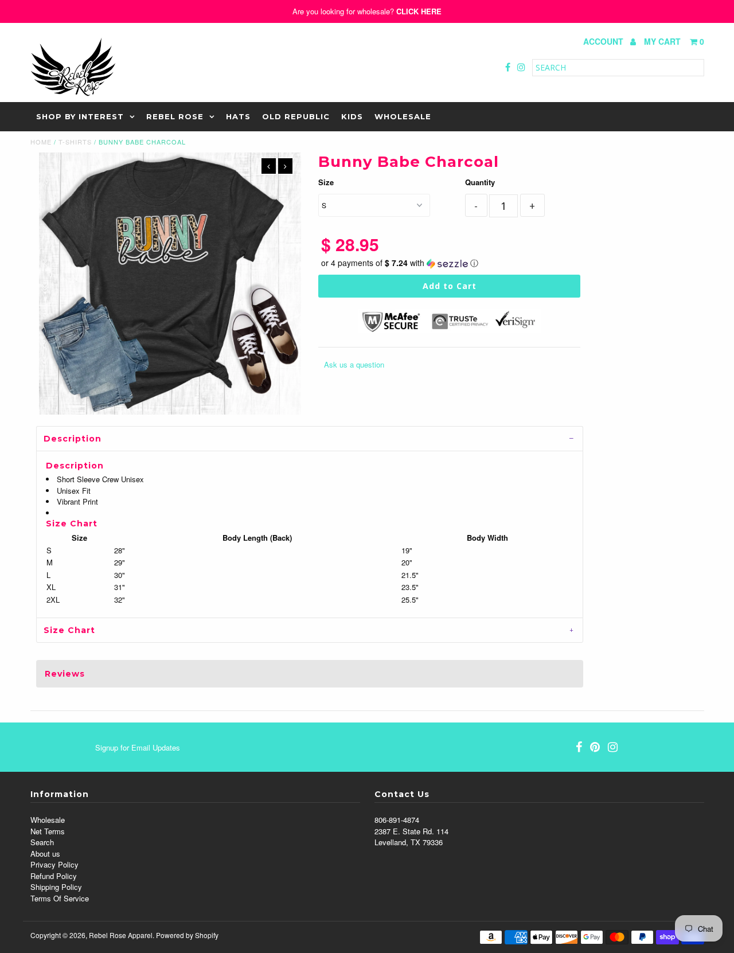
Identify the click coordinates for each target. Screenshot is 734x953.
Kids (352, 116)
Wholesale (402, 116)
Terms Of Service (59, 898)
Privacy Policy (54, 864)
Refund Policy (53, 875)
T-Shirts (75, 141)
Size (326, 182)
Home (41, 141)
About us (45, 853)
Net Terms (47, 831)
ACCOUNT (604, 41)
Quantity (480, 182)
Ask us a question (354, 364)
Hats (238, 116)
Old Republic (296, 116)
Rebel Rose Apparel (121, 935)
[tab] (310, 438)
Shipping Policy (56, 886)
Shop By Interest (80, 116)
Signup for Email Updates (137, 747)
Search (42, 842)
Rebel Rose (175, 116)
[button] (449, 263)
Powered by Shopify (187, 935)
